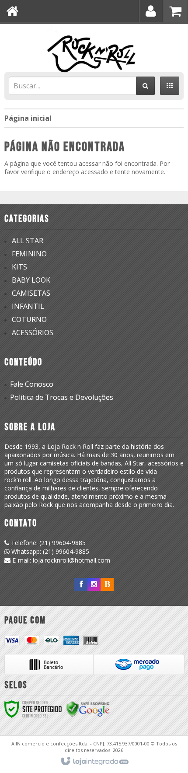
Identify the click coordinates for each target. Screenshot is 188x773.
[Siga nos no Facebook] (80, 584)
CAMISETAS (31, 293)
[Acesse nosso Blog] (107, 584)
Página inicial (28, 118)
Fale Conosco (31, 384)
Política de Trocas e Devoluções (61, 397)
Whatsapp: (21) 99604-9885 (49, 551)
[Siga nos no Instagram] (94, 584)
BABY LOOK (31, 280)
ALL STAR (27, 240)
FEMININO (29, 254)
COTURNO (29, 319)
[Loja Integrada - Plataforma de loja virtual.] (94, 761)
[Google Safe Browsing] (88, 708)
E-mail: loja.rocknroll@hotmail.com (60, 560)
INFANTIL (28, 306)
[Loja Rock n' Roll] (94, 45)
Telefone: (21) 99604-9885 (47, 543)
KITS (19, 267)
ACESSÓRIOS (32, 332)
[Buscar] (145, 86)
